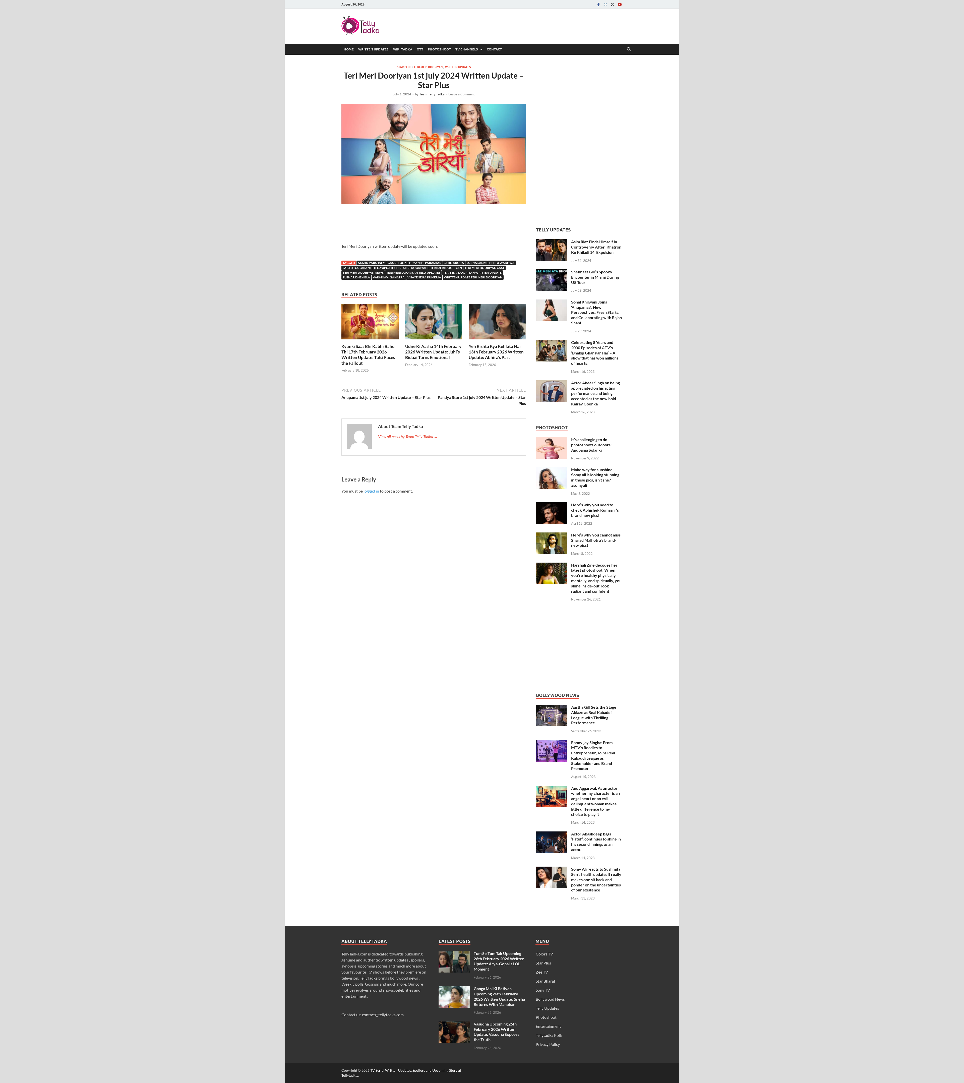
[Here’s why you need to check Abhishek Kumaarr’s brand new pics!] (551, 505)
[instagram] (605, 4)
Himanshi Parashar (425, 263)
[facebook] (598, 4)
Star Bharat (545, 981)
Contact (494, 49)
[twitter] (613, 4)
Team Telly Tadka (432, 94)
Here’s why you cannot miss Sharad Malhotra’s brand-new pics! (596, 540)
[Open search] (629, 49)
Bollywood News (550, 999)
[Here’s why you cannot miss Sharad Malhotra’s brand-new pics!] (551, 535)
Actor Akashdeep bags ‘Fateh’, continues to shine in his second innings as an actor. (596, 841)
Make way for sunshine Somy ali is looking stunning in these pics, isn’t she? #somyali (595, 477)
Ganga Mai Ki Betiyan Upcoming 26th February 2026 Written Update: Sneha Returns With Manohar (499, 996)
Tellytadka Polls (549, 1035)
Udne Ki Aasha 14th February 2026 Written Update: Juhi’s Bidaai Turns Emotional (433, 352)
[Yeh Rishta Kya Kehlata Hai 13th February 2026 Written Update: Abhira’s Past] (497, 323)
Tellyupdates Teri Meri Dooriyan (401, 268)
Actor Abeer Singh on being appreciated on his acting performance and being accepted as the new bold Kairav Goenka (595, 393)
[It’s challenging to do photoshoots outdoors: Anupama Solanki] (551, 440)
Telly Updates (547, 1008)
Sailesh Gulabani (357, 268)
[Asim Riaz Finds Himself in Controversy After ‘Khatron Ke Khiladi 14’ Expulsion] (551, 242)
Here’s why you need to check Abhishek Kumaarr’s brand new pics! (595, 510)
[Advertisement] (433, 225)
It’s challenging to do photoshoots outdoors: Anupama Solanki (591, 444)
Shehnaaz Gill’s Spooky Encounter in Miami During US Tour (595, 277)
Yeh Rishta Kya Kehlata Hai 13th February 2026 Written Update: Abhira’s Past (496, 352)
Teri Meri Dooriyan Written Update (472, 272)
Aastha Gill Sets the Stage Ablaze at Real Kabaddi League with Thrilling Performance (593, 715)
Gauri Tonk (397, 263)
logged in (371, 491)
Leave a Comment (461, 94)
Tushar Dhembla (356, 277)
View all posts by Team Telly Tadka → (408, 436)
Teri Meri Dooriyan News (363, 272)
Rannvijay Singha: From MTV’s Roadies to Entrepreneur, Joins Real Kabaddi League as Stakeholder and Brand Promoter (593, 755)
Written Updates (373, 49)
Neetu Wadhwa (502, 263)
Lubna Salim (477, 263)
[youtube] (620, 4)
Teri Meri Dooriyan (428, 67)
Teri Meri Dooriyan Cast (484, 268)
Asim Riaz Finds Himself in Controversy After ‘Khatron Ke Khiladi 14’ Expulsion (596, 247)
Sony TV (543, 990)
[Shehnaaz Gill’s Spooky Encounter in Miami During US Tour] (551, 272)
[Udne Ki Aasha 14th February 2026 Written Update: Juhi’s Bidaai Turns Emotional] (433, 323)
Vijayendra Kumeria (424, 277)
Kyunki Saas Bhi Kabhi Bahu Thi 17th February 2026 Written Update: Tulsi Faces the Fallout (368, 355)
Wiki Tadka (402, 49)
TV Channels (466, 49)
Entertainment (548, 1026)
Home (349, 49)
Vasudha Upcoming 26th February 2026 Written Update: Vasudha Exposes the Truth (496, 1031)
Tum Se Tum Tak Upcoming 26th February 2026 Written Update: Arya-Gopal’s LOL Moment (499, 961)
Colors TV (544, 953)
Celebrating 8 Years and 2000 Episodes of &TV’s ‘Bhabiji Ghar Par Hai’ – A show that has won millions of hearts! (594, 353)
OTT (420, 49)
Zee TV (542, 972)
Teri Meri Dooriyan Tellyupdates (413, 272)
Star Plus (404, 67)
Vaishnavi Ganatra (389, 277)
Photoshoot (439, 49)
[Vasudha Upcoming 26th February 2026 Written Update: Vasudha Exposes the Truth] (454, 1024)
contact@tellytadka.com (383, 1014)
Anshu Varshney (371, 263)
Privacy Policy (548, 1044)
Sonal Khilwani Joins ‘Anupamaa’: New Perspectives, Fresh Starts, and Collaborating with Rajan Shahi (596, 312)
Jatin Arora (454, 263)
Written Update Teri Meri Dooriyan (473, 277)
